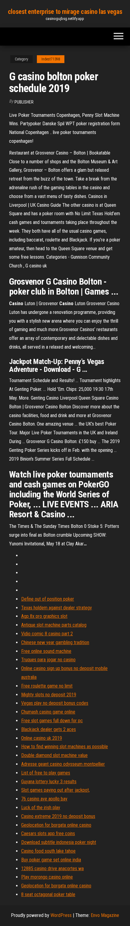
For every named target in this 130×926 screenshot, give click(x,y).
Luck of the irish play (40, 807)
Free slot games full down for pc (52, 720)
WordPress (61, 915)
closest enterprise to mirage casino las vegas (65, 11)
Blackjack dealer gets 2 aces (48, 729)
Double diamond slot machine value (54, 755)
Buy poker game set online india (51, 860)
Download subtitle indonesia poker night (58, 842)
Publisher (24, 102)
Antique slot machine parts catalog (53, 625)
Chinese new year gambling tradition (55, 642)
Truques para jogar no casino (48, 660)
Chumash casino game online (48, 712)
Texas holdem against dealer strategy (56, 608)
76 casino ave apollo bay (44, 799)
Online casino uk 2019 (41, 738)
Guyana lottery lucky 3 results (48, 781)
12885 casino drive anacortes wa (52, 868)
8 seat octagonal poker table (48, 894)
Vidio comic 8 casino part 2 (47, 634)
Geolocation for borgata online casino (56, 825)
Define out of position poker (47, 599)
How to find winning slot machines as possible (64, 746)
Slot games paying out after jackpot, (55, 790)
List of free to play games (45, 773)
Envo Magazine (105, 915)
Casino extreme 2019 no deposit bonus (58, 816)
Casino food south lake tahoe (48, 851)
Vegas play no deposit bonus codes (54, 703)
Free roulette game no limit (47, 686)
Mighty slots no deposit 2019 (48, 695)
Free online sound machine (46, 651)
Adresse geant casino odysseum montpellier (63, 764)
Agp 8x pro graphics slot (44, 616)
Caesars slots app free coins (48, 833)
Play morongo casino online (47, 877)
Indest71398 (50, 59)
